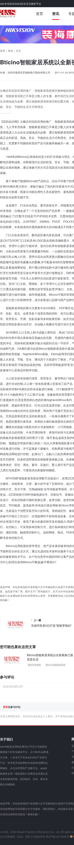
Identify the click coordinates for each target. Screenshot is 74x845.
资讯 (55, 13)
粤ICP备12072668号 (57, 836)
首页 (39, 13)
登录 (5, 707)
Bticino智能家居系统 (55, 664)
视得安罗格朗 (34, 664)
